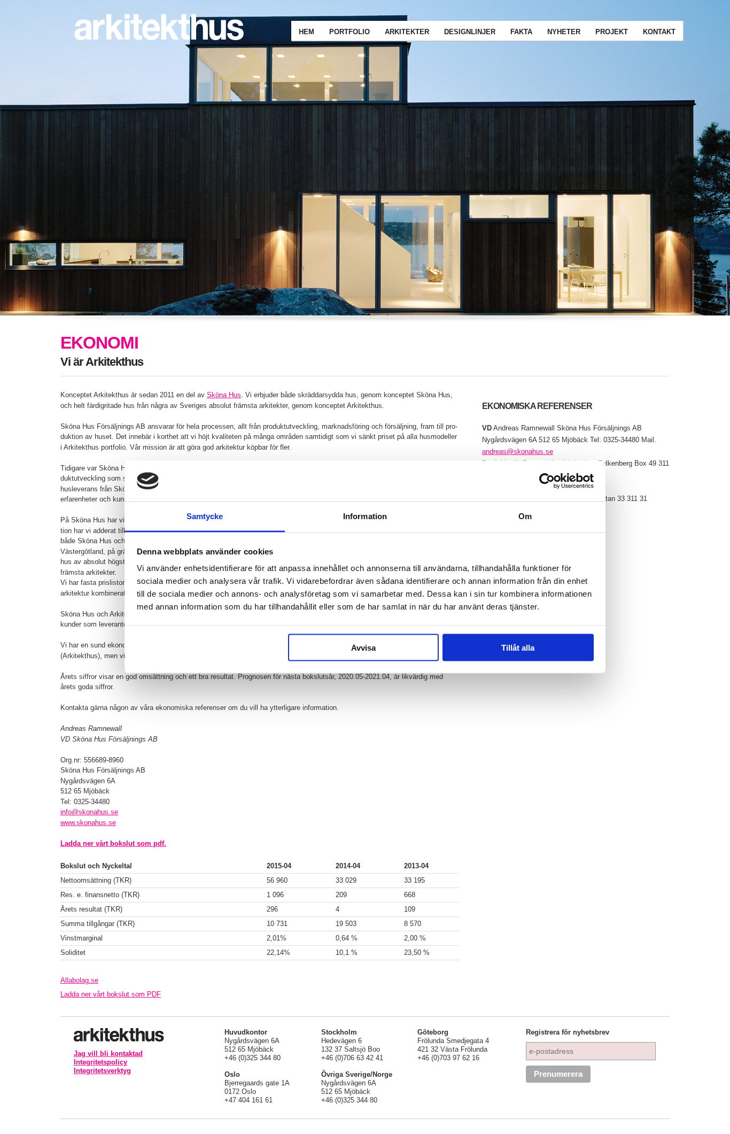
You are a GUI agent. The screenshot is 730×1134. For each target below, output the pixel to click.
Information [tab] (365, 516)
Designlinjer (469, 32)
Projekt (611, 32)
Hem (306, 32)
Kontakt (659, 32)
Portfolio (349, 32)
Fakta (521, 32)
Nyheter (563, 32)
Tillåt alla (517, 647)
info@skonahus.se (89, 812)
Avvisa (363, 647)
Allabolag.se (79, 980)
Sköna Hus (224, 395)
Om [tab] (525, 516)
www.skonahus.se (88, 823)
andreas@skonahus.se (517, 452)
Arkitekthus (167, 28)
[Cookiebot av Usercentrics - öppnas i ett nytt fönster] (547, 481)
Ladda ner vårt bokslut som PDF (110, 994)
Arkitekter (407, 32)
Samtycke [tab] (205, 516)
